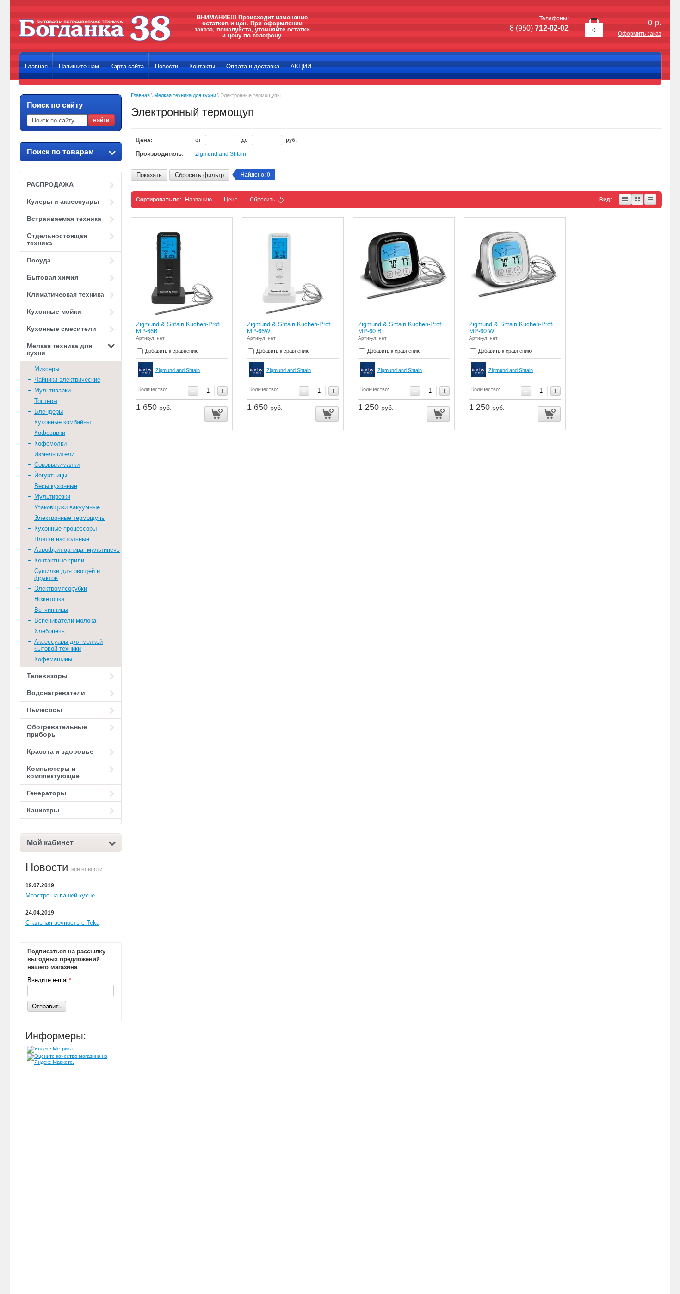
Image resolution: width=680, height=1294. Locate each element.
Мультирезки (52, 496)
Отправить (47, 1006)
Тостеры (45, 400)
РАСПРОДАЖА (50, 184)
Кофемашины (53, 659)
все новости (87, 869)
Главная (140, 95)
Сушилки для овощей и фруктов (67, 574)
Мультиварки (52, 390)
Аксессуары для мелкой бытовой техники (68, 645)
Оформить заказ (639, 34)
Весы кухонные (55, 485)
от (199, 140)
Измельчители (54, 454)
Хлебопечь (49, 631)
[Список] (625, 200)
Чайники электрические (67, 379)
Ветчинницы (51, 609)
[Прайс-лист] (650, 200)
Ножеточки (49, 599)
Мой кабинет (50, 843)
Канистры (43, 810)
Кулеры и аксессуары (63, 201)
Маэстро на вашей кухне (60, 895)
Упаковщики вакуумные (67, 507)
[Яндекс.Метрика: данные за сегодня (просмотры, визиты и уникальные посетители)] (50, 1049)
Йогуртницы (50, 475)
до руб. (269, 140)
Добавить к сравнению (171, 351)
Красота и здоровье (60, 751)
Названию (198, 199)
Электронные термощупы (69, 517)
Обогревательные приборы (57, 730)
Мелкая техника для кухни (59, 349)
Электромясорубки (60, 588)
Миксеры (46, 369)
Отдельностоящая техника (57, 239)
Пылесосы (44, 710)
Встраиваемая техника (64, 218)
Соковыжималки (57, 464)
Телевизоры (47, 675)
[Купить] (216, 414)
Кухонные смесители (61, 328)
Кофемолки (50, 443)
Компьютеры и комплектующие (53, 772)
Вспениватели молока (65, 620)
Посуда (39, 260)
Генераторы (46, 793)
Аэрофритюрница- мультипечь (77, 549)
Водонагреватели (56, 692)
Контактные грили (59, 560)
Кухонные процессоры (65, 528)
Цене (231, 199)
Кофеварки (49, 432)
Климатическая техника (65, 294)
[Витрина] (637, 200)
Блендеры (48, 411)
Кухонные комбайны (62, 422)
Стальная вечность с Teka (62, 922)
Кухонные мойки (54, 311)
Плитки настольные (61, 539)
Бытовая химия (52, 277)
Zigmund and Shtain (220, 154)
